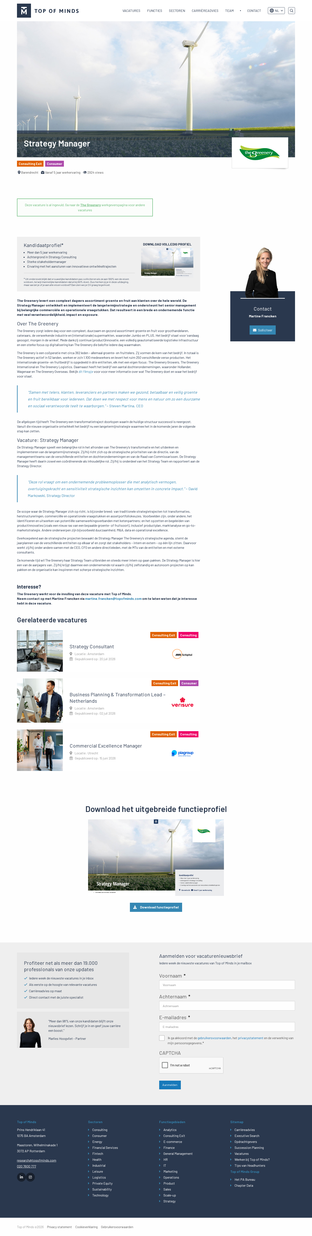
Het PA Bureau (245, 1179)
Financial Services (105, 1147)
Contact (254, 11)
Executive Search (247, 1136)
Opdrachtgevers (246, 1142)
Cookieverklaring (86, 1227)
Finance (169, 1147)
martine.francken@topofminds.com (113, 598)
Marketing (170, 1171)
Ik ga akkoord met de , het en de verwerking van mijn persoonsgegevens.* (231, 1040)
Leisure (97, 1171)
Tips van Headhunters (250, 1165)
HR (165, 1159)
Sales (167, 1189)
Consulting (99, 1130)
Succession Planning (249, 1147)
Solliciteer (265, 330)
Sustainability (102, 1189)
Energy (97, 1142)
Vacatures (131, 11)
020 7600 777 (26, 1166)
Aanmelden (169, 1085)
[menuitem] (131, 10)
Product (169, 1183)
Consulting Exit (174, 1136)
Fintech (97, 1153)
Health (96, 1159)
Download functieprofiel (159, 907)
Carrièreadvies (205, 11)
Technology (100, 1195)
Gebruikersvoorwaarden (117, 1227)
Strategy (169, 1201)
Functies (154, 11)
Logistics (99, 1177)
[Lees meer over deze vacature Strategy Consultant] (108, 650)
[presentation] (191, 1065)
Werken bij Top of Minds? (252, 1159)
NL (277, 11)
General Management (178, 1153)
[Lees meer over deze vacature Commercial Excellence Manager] (108, 750)
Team (229, 11)
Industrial (98, 1165)
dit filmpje (86, 371)
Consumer (99, 1136)
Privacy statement (59, 1227)
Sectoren (177, 11)
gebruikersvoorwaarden (214, 1038)
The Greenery (90, 205)
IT (164, 1165)
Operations (171, 1177)
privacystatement (250, 1038)
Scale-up (169, 1195)
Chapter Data (244, 1185)
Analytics (170, 1130)
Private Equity (102, 1183)
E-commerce (172, 1142)
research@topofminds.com (36, 1160)
